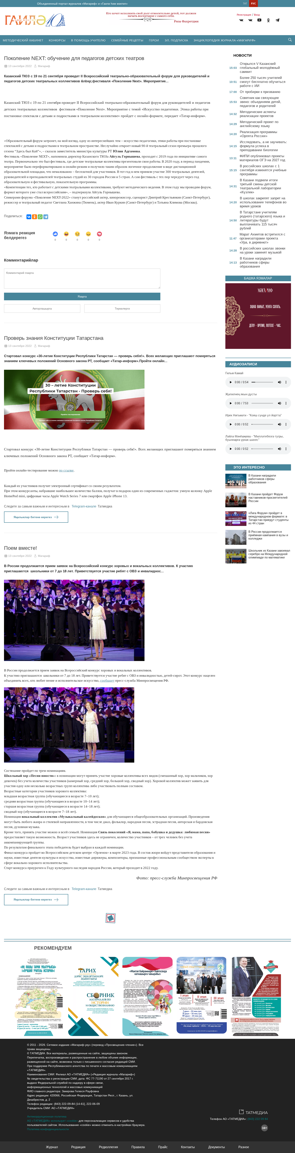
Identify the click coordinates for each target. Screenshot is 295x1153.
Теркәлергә (122, 308)
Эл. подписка (176, 40)
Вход (257, 14)
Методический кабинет (23, 40)
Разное (243, 1147)
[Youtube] (259, 21)
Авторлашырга (42, 308)
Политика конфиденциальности (48, 1129)
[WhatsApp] (40, 216)
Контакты (188, 1147)
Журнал (52, 1147)
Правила (138, 1147)
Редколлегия (108, 1147)
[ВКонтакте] (28, 216)
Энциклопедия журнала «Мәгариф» (224, 40)
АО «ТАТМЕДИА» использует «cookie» (52, 1120)
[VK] (241, 21)
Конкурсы (57, 40)
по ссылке (66, 470)
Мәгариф (44, 66)
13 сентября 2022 (20, 66)
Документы (216, 1147)
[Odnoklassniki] (268, 21)
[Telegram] (277, 21)
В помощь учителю (88, 40)
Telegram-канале (84, 506)
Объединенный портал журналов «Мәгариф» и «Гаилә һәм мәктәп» (82, 3)
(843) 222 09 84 (257, 1118)
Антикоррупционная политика (46, 1116)
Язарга (82, 296)
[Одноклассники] (34, 216)
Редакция (78, 1147)
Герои (154, 40)
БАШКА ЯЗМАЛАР (258, 278)
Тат (245, 3)
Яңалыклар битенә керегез (33, 517)
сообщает (107, 680)
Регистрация (244, 14)
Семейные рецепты (127, 40)
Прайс (163, 1147)
